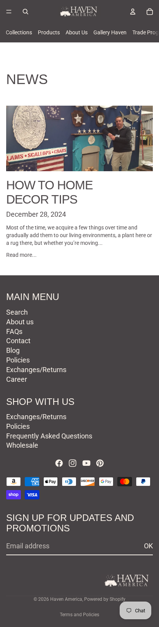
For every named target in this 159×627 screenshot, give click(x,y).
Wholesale (22, 446)
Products (49, 32)
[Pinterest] (100, 463)
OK (148, 546)
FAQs (14, 331)
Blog (13, 350)
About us (20, 322)
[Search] (25, 11)
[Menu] (9, 11)
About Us (77, 32)
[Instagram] (72, 463)
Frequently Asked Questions (49, 436)
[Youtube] (86, 463)
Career (16, 379)
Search (17, 312)
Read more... (21, 255)
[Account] (132, 11)
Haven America (66, 599)
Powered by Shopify (104, 599)
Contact (18, 341)
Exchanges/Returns (36, 370)
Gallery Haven (110, 32)
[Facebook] (59, 463)
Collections (19, 32)
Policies (18, 360)
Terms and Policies (79, 614)
